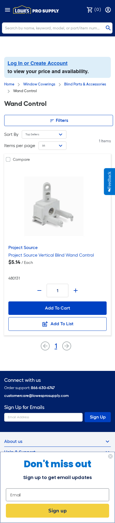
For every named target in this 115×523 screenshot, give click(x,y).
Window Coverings (39, 84)
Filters (61, 120)
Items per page (19, 145)
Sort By (11, 134)
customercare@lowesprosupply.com (36, 395)
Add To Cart (57, 308)
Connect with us (22, 380)
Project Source (23, 247)
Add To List (61, 323)
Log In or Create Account (38, 63)
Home (9, 84)
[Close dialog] (110, 456)
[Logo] (36, 9)
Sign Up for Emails (24, 407)
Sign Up (98, 417)
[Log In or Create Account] (108, 9)
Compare (21, 159)
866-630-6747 (43, 387)
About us (13, 441)
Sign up (57, 510)
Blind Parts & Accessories (85, 84)
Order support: (29, 387)
